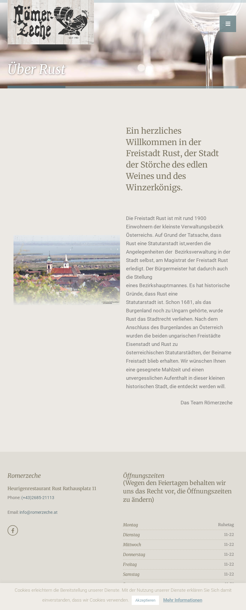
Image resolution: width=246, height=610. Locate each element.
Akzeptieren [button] (145, 600)
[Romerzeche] (51, 22)
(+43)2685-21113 (37, 497)
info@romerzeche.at (39, 512)
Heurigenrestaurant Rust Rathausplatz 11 (52, 488)
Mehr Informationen (182, 600)
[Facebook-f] (13, 530)
